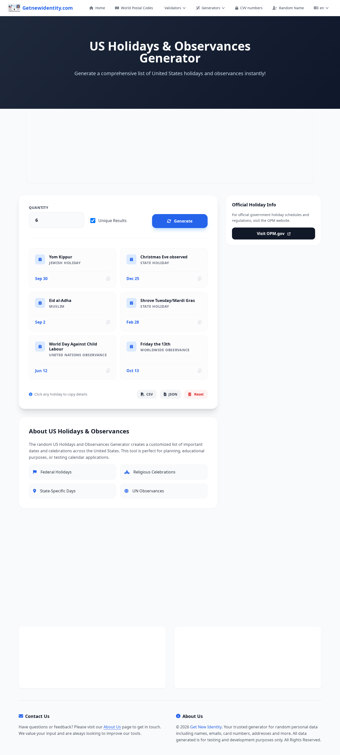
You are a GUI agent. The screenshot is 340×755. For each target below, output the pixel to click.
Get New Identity (206, 727)
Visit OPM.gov (271, 233)
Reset (198, 394)
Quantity (39, 207)
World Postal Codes (136, 7)
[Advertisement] (170, 144)
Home (99, 7)
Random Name (291, 7)
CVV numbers (251, 7)
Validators (173, 7)
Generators (211, 7)
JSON (173, 394)
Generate (183, 221)
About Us (112, 727)
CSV (149, 394)
